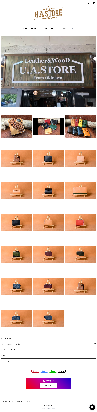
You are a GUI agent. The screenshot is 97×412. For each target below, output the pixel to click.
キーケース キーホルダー (8, 350)
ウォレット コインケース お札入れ (11, 344)
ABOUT (33, 28)
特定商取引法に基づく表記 (24, 401)
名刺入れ (4, 355)
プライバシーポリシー (8, 401)
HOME (25, 28)
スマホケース (5, 361)
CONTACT (55, 28)
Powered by (46, 408)
